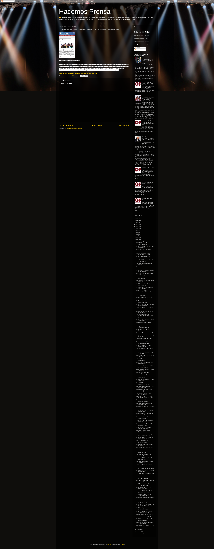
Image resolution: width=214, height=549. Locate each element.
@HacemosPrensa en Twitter (141, 38)
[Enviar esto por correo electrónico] (81, 76)
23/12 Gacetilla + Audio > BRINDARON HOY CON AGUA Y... (144, 316)
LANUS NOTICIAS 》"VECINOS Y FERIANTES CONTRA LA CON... (145, 397)
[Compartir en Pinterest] (87, 76)
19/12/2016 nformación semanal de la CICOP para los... (145, 359)
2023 (137, 224)
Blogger (122, 544)
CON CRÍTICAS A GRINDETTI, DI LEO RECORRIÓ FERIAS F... (144, 434)
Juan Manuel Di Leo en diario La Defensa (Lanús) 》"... (144, 404)
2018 (137, 235)
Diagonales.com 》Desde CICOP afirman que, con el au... (144, 330)
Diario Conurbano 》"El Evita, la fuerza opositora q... (144, 298)
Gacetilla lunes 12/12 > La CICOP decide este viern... (144, 424)
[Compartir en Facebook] (86, 76)
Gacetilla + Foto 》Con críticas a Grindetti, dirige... (144, 376)
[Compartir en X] (84, 76)
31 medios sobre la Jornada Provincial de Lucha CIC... (143, 267)
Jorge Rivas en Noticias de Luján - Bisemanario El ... (144, 339)
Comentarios (139, 50)
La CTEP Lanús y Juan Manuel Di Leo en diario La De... (144, 501)
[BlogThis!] (83, 76)
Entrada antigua (124, 125)
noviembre (139, 529)
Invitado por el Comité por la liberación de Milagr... (143, 373)
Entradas (138, 47)
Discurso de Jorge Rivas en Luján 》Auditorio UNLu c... (145, 356)
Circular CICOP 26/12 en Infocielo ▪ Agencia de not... (145, 277)
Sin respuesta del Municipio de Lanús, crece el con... (143, 323)
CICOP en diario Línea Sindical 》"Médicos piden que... (143, 250)
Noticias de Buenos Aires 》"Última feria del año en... (145, 380)
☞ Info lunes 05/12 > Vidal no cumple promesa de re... (143, 495)
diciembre (139, 241)
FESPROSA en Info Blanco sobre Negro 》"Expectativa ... (144, 243)
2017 (137, 237)
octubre (139, 531)
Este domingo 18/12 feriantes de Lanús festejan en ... (144, 390)
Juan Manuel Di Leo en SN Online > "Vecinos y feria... (145, 458)
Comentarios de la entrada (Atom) (74, 128)
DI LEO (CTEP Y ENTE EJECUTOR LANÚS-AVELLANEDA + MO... (145, 505)
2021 (137, 228)
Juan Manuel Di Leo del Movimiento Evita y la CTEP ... (145, 264)
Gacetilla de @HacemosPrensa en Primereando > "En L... (144, 448)
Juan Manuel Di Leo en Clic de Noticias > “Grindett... (143, 455)
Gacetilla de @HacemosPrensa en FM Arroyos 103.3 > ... (144, 445)
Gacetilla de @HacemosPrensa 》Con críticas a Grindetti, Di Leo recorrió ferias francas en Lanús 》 (148, 60)
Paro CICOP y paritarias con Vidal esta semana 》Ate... (144, 363)
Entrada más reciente (66, 125)
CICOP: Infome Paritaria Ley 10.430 (145, 468)
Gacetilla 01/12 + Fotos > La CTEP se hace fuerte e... (145, 526)
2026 (137, 218)
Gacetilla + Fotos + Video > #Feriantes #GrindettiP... (143, 431)
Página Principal (96, 125)
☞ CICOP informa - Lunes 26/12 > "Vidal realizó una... (144, 288)
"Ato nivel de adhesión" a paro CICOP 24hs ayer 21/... (143, 342)
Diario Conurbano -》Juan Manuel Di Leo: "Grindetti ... (145, 414)
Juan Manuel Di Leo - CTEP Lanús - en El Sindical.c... (145, 308)
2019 (137, 232)
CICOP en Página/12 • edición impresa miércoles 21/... (143, 346)
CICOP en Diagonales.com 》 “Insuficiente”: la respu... (143, 508)
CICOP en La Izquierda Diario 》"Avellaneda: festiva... (143, 484)
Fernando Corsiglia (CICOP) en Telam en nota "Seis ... (143, 488)
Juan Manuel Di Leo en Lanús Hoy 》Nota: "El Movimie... (145, 387)
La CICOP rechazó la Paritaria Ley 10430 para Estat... (144, 519)
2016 (137, 239)
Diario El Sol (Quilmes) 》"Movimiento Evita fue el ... (144, 291)
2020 (137, 230)
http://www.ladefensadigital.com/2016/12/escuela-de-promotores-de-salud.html (78, 73)
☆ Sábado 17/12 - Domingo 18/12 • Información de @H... (144, 366)
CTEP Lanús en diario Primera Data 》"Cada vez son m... (145, 294)
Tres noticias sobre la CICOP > (144, 516)
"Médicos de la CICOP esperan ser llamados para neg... (144, 421)
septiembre (140, 533)
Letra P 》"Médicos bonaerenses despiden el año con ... (144, 383)
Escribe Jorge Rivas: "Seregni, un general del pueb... (144, 417)
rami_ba (109, 544)
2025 (137, 220)
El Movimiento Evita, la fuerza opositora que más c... (143, 301)
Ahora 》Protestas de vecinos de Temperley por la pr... (144, 465)
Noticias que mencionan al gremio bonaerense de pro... (144, 400)
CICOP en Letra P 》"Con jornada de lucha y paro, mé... (145, 284)
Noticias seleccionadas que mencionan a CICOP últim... (143, 253)
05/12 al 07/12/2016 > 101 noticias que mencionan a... (144, 441)
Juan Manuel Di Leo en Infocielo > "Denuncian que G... (144, 462)
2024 (137, 222)
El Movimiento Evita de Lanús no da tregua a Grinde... (145, 471)
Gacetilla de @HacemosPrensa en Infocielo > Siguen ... (144, 451)
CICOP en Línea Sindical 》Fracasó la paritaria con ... (145, 320)
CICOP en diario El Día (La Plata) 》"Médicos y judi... (144, 274)
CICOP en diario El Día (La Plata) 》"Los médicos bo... (144, 352)
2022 (137, 226)
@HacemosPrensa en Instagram (142, 41)
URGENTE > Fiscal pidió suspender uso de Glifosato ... (145, 271)
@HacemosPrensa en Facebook (141, 35)
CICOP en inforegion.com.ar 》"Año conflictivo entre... (145, 247)
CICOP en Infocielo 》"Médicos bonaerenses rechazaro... (144, 512)
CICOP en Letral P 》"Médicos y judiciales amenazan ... (144, 428)
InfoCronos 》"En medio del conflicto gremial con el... (145, 281)
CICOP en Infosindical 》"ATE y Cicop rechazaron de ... (144, 477)
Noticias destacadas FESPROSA (144, 514)
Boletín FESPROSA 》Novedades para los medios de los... (144, 438)
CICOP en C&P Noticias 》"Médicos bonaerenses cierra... (145, 305)
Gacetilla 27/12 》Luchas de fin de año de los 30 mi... (144, 260)
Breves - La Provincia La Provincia (144, 333)
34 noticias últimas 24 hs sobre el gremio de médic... (144, 349)
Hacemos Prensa (85, 11)
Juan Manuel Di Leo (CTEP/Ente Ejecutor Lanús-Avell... (144, 491)
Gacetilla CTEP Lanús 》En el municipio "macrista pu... (143, 393)
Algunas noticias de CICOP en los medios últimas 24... (144, 312)
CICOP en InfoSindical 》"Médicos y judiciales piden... (145, 410)
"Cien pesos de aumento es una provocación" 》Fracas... (144, 326)
